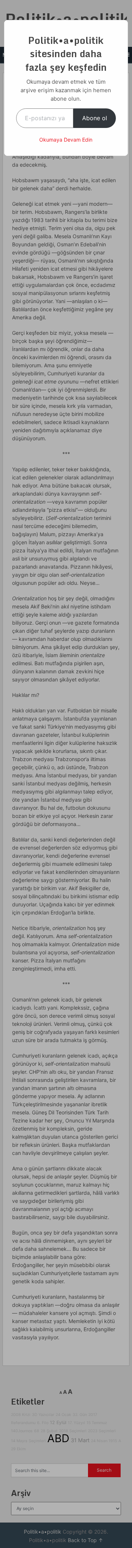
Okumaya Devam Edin (65, 139)
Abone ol (94, 118)
